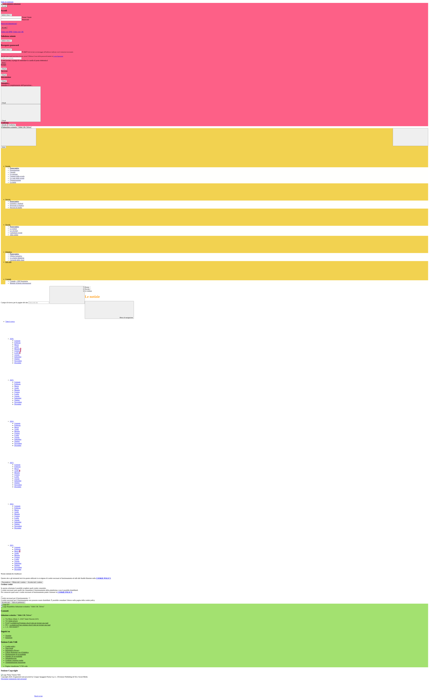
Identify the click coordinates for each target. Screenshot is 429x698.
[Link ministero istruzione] (11, 4)
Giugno (17, 351)
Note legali (9, 648)
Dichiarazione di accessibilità (15, 654)
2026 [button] (12, 339)
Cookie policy (10, 646)
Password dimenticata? (9, 24)
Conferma (12, 125)
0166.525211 (13, 621)
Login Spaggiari (58, 56)
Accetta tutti (35, 582)
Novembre (18, 361)
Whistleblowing (11, 658)
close (3, 147)
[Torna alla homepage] (214, 127)
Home (87, 287)
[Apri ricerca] (410, 137)
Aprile (16, 347)
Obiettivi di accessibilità (13, 656)
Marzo (16, 345)
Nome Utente (27, 17)
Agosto (16, 355)
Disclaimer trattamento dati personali (14, 679)
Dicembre (17, 363)
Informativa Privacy (12, 650)
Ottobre (17, 359)
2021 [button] (12, 545)
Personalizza (6, 582)
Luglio (17, 353)
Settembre (17, 357)
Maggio (17, 349)
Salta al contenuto (7, 2)
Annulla (4, 125)
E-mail (24, 52)
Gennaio (17, 341)
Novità (87, 289)
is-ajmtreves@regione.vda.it (29, 623)
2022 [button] (12, 504)
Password (25, 20)
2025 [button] (12, 380)
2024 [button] (12, 421)
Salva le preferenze (18, 602)
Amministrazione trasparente (15, 662)
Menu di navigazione (126, 317)
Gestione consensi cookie (14, 660)
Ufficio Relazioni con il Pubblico (17, 652)
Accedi (4, 6)
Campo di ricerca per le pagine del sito (14, 302)
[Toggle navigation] (18, 137)
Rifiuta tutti (19, 582)
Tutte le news (10, 321)
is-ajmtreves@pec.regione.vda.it (30, 625)
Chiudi (4, 69)
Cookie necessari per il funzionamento (14, 598)
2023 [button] (12, 463)
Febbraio (17, 343)
